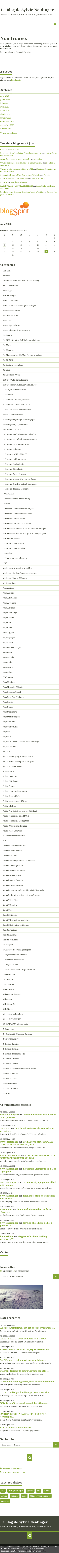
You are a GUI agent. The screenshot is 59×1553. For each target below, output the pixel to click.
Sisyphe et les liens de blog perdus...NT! (26, 1224)
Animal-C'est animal (11, 300)
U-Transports (8, 979)
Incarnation (14, 149)
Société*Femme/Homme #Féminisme (19, 860)
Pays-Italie (7, 662)
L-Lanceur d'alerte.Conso (13, 543)
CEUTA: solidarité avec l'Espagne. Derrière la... (25, 1349)
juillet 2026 (5, 99)
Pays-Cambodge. (10, 612)
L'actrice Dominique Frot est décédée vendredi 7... (27, 1327)
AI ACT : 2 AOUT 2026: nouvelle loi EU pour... (23, 1338)
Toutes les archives (8, 133)
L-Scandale (7, 553)
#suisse (47, 1490)
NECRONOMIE (38, 178)
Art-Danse (7, 320)
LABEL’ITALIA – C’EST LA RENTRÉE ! (16, 186)
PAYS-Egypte (8, 632)
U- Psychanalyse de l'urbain (15, 954)
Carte (4, 1252)
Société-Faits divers (11, 900)
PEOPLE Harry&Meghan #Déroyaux (18, 761)
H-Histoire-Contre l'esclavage (15, 474)
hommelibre (6, 1236)
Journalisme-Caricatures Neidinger (18, 508)
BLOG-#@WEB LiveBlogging (15, 380)
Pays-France (8, 642)
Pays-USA (7, 736)
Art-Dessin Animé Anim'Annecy (16, 330)
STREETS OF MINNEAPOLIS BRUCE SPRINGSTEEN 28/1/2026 (26, 1143)
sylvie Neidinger (9, 1141)
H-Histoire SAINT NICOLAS (15, 454)
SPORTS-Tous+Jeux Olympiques (17, 949)
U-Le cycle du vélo (10, 964)
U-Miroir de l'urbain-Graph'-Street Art (19, 969)
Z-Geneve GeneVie (11, 1049)
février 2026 (5, 114)
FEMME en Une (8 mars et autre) (17, 409)
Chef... (3, 149)
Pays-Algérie (8, 593)
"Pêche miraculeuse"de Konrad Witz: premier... (28, 1116)
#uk (3, 1490)
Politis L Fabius (9, 806)
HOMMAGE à (8, 493)
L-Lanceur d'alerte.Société (14, 548)
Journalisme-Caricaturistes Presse (17, 513)
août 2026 (4, 96)
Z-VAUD (6, 1093)
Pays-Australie (9, 607)
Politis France (9, 786)
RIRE (5, 840)
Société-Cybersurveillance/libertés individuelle (23, 890)
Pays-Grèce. (8, 652)
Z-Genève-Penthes (10, 1073)
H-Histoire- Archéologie (13, 464)
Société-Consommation (13, 885)
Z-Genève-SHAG (10, 1078)
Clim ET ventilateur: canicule (15, 1427)
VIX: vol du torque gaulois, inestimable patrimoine (27, 1381)
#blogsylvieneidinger (40, 1496)
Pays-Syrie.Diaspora (11, 716)
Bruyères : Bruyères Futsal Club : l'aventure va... (21, 153)
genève (4, 1496)
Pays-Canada (8, 617)
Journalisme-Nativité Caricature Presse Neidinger (24, 528)
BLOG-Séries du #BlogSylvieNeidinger (19, 384)
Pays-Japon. (8, 667)
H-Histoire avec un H (12, 429)
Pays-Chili (7, 622)
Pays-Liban (7, 672)
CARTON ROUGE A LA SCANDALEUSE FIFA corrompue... (23, 1415)
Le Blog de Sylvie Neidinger (27, 9)
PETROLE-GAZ (9, 771)
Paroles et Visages (19, 182)
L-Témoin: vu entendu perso (15, 558)
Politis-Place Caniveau (12, 830)
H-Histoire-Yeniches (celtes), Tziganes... (20, 484)
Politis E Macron (10, 776)
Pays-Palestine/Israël (12, 692)
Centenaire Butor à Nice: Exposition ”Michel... (20, 175)
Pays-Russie (8, 702)
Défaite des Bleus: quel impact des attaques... (24, 1403)
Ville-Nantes (8, 1009)
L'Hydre (3, 182)
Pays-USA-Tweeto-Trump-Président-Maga (21, 741)
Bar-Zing (38, 159)
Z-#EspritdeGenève (11, 1039)
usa (38, 1490)
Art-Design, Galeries (11, 325)
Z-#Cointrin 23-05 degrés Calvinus (17, 1034)
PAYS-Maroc (8, 677)
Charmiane (6, 1209)
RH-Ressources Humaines (14, 835)
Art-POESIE (8, 360)
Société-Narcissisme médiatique (17, 920)
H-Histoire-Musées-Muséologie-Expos (19, 479)
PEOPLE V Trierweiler (12, 766)
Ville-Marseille (9, 1004)
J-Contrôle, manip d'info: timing (16, 498)
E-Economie (8, 394)
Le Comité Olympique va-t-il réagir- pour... (28, 1170)
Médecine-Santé (9, 583)
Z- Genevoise (8, 1029)
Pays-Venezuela (9, 746)
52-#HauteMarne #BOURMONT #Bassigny (21, 280)
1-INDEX (6, 270)
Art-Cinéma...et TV (10, 315)
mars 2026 (4, 110)
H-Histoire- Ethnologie (13, 469)
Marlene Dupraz (9, 1182)
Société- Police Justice (12, 875)
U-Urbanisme (8, 984)
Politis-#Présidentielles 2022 (15, 826)
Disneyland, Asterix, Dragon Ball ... (15, 159)
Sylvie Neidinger (9, 1168)
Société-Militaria (10, 915)
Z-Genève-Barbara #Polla (14, 1053)
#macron (5, 1501)
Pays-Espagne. (9, 637)
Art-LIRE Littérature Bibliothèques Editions (21, 340)
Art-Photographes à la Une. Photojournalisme (22, 355)
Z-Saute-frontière (10, 1088)
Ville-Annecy (8, 989)
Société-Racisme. (10, 934)
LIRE (5, 563)
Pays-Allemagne (10, 597)
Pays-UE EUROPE (10, 726)
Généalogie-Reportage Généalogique (19, 419)
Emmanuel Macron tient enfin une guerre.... (27, 1197)
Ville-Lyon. (7, 999)
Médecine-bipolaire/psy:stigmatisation (20, 573)
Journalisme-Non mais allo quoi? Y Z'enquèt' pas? (24, 533)
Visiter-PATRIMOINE (12, 1019)
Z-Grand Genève (10, 1083)
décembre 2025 (7, 121)
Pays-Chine (7, 627)
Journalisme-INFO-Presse (14, 518)
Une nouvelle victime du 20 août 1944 (16, 169)
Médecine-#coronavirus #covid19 (17, 568)
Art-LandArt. (8, 335)
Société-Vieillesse (10, 939)
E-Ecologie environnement (14, 389)
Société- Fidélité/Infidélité (14, 870)
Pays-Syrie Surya (10, 711)
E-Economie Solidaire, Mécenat (16, 399)
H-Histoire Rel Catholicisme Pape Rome (20, 439)
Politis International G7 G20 (14, 801)
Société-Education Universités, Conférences (21, 895)
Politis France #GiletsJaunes (15, 791)
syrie (24, 1496)
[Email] (29, 1457)
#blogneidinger (15, 1490)
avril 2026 (4, 107)
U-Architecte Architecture (13, 959)
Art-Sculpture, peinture (13, 365)
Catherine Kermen (10, 1155)
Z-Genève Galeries (11, 1044)
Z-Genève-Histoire (11, 1058)
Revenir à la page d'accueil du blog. (15, 52)
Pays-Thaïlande (9, 721)
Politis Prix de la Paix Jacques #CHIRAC (20, 811)
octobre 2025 (6, 129)
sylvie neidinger (9, 1114)
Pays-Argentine (9, 603)
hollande (14, 1496)
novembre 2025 (7, 125)
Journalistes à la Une (11, 538)
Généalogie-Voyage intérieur (15, 424)
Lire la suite (16, 80)
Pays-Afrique (8, 588)
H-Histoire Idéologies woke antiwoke (19, 434)
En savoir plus (35, 1551)
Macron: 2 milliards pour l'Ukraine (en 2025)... (24, 1370)
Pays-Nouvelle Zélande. (13, 687)
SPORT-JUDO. (9, 944)
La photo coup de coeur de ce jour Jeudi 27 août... (21, 192)
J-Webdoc (7, 503)
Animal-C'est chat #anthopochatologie (19, 305)
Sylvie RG (5, 1128)
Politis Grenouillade (11, 796)
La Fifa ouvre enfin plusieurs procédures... (23, 1360)
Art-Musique (8, 350)
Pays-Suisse (8, 707)
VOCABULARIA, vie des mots (15, 1024)
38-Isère (6, 275)
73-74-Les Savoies (10, 285)
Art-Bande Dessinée (11, 310)
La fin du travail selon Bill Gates (14, 178)
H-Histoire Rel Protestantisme (16, 444)
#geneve (30, 1490)
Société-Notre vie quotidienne (16, 925)
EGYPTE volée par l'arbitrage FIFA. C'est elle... (25, 1392)
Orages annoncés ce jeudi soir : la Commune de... (21, 162)
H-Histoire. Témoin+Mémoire (16, 488)
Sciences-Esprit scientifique (14, 845)
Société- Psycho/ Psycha (13, 880)
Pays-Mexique (9, 682)
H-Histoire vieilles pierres (14, 459)
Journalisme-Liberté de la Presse (17, 523)
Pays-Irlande (8, 657)
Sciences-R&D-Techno (12, 850)
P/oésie (47, 175)
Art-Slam (6, 370)
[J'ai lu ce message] (56, 1546)
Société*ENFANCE (11, 855)
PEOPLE (6, 751)
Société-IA (7, 910)
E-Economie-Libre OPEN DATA (16, 404)
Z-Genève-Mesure (10, 1063)
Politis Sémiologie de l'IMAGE (16, 816)
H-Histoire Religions (12, 449)
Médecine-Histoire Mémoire (15, 578)
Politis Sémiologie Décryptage (16, 820)
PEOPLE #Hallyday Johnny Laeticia (18, 756)
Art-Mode (7, 345)
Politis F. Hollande (10, 781)
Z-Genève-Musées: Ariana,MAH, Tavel (19, 1068)
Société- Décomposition (13, 865)
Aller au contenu (8, 2)
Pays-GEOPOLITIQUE (12, 647)
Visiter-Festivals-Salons (13, 1014)
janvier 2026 (5, 118)
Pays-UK (6, 731)
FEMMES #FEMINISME (13, 414)
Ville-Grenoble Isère (11, 994)
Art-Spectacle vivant (11, 374)
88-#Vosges (7, 290)
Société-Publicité (10, 930)
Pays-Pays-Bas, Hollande (13, 697)
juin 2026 (4, 103)
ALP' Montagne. (9, 295)
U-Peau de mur (9, 974)
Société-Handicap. (10, 905)
